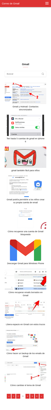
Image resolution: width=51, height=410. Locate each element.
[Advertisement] (25, 34)
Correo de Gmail (10, 3)
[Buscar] (42, 73)
